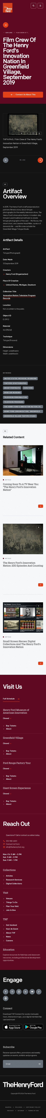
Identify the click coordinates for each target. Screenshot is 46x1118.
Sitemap (21, 1110)
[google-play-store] (33, 1027)
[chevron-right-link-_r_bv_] (40, 584)
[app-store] (12, 1027)
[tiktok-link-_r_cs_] (38, 991)
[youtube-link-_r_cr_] (32, 991)
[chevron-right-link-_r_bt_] (40, 506)
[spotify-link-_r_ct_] (5, 998)
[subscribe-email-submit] (39, 1064)
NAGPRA (8, 1107)
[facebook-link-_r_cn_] (5, 991)
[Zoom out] (27, 133)
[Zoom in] (21, 133)
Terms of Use (33, 1110)
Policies (18, 1107)
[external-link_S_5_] (23, 844)
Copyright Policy (33, 1107)
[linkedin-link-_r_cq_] (25, 991)
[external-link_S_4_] (23, 841)
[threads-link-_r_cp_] (19, 991)
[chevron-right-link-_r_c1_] (40, 663)
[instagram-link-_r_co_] (12, 991)
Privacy (10, 1110)
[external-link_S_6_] (23, 847)
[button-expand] (38, 448)
